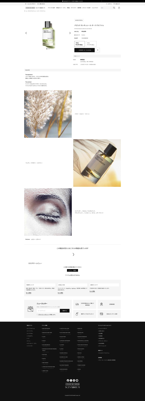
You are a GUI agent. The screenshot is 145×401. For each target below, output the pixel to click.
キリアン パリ (62, 338)
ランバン (61, 350)
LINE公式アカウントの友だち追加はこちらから (73, 1)
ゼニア (79, 370)
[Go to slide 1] (46, 48)
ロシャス (79, 354)
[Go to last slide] (26, 33)
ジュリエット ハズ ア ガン (64, 330)
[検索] (114, 8)
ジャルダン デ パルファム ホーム (48, 368)
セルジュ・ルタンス (81, 358)
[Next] (101, 1)
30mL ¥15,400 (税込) (90, 44)
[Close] (143, 1)
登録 (65, 310)
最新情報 (79, 7)
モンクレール (80, 330)
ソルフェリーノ (80, 362)
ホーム (25, 11)
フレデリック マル (46, 352)
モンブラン (80, 334)
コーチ (44, 342)
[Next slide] (70, 33)
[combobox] (108, 7)
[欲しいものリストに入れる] (98, 50)
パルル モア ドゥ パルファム (82, 346)
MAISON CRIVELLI (79, 20)
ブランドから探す (51, 7)
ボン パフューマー (46, 330)
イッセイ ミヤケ (45, 364)
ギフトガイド (73, 7)
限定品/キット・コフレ (61, 7)
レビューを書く (72, 270)
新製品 (68, 7)
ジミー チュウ (45, 372)
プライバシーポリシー (43, 314)
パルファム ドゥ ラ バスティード (83, 342)
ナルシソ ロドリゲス (81, 338)
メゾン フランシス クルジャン (65, 362)
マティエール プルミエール (64, 366)
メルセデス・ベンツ (63, 370)
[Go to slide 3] (49, 48)
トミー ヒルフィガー (81, 366)
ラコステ (61, 346)
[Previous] (43, 1)
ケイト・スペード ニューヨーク (65, 334)
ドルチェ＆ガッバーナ (46, 346)
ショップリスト (95, 7)
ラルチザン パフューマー (64, 342)
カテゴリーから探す (86, 7)
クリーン (44, 338)
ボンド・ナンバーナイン (47, 334)
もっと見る (28, 293)
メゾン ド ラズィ (63, 358)
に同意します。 (47, 314)
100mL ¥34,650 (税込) (79, 44)
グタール (44, 360)
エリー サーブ (45, 356)
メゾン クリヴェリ (63, 354)
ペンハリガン (80, 350)
